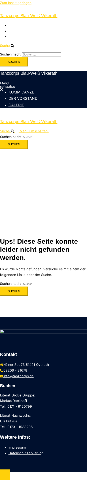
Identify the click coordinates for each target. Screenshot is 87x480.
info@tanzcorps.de (18, 376)
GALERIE (15, 36)
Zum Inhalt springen (15, 3)
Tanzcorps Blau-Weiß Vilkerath (28, 15)
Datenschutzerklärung (26, 453)
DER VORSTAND (21, 31)
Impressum (17, 447)
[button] (9, 45)
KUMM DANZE (19, 25)
